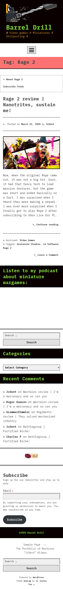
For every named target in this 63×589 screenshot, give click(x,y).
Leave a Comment (49, 255)
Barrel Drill (29, 27)
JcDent (50, 124)
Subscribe (14, 519)
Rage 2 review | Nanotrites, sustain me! (29, 104)
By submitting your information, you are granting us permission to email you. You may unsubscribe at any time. (30, 506)
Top (31, 584)
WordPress (38, 577)
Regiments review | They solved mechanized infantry (29, 416)
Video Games (27, 240)
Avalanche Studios (28, 244)
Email (7, 490)
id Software (50, 244)
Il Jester (41, 580)
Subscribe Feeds (13, 86)
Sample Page (32, 544)
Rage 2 (7, 247)
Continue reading (48, 225)
